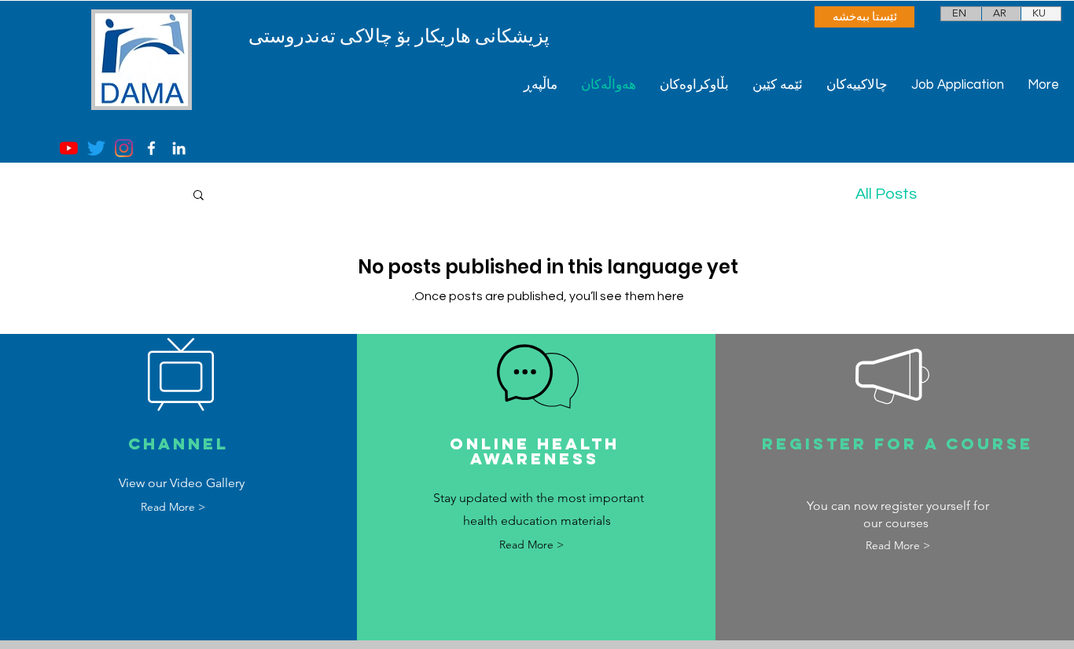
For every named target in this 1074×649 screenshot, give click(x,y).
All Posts (886, 194)
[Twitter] (96, 148)
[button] (198, 196)
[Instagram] (124, 148)
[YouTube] (69, 148)
